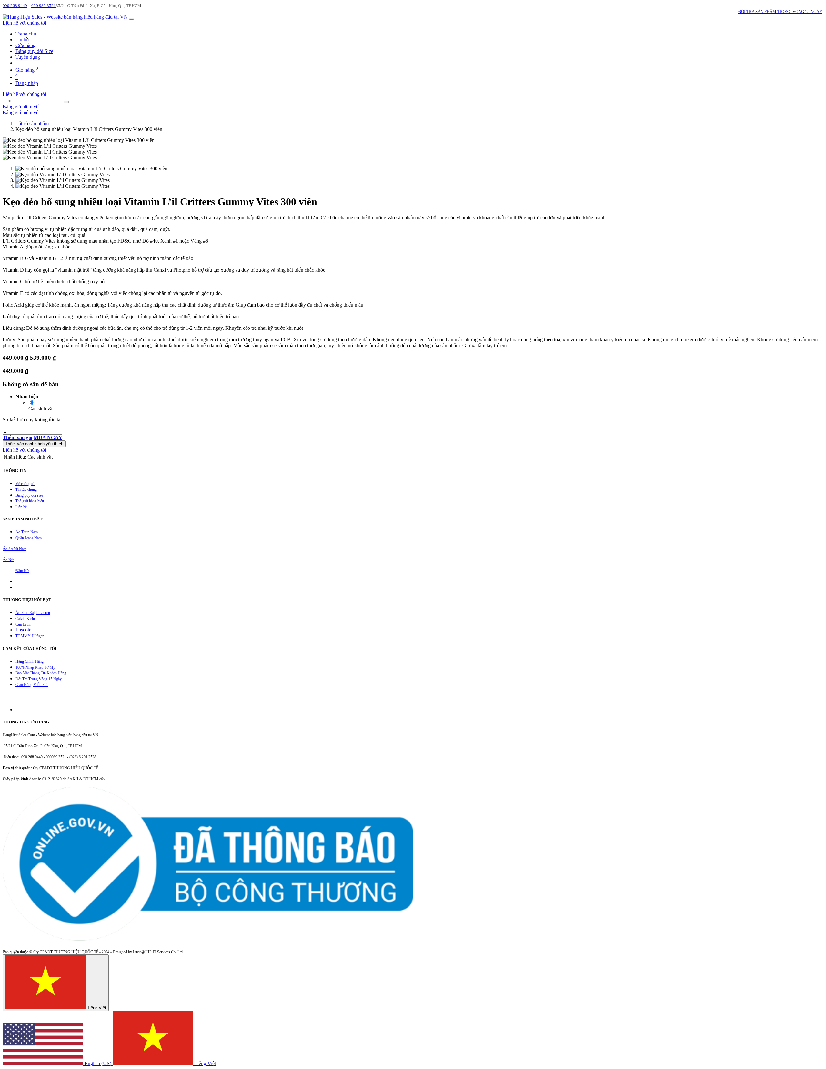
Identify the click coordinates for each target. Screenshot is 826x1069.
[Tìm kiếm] (66, 102)
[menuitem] (25, 33)
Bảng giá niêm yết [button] (21, 106)
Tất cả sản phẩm (32, 123)
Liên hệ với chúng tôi (24, 22)
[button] (17, 437)
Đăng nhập (26, 83)
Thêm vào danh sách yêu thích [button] (34, 443)
